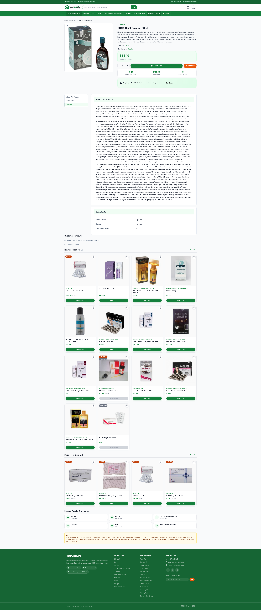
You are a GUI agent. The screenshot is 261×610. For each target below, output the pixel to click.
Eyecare (117, 577)
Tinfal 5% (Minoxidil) (106, 289)
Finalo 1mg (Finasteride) (107, 438)
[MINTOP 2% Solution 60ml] (180, 321)
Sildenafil (86, 13)
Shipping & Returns (146, 590)
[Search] (134, 7)
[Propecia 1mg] (180, 270)
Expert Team (144, 568)
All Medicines (74, 13)
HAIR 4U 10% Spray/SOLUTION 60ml (146, 342)
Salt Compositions (146, 580)
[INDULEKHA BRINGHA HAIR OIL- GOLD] (80, 419)
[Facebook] (168, 570)
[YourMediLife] (72, 7)
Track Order (177, 1)
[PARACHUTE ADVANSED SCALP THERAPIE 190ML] (80, 321)
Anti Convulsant (119, 587)
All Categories (144, 571)
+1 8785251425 (71, 1)
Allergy (116, 584)
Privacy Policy (144, 593)
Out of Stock (114, 398)
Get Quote (169, 83)
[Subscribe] (192, 579)
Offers (167, 13)
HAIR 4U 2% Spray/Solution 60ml (78, 391)
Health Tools (154, 13)
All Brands (143, 574)
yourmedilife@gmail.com (87, 1)
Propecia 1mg (171, 291)
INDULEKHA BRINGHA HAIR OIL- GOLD (79, 440)
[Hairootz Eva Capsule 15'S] (180, 370)
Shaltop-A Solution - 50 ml (108, 391)
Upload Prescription (190, 1)
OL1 (93, 13)
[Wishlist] (93, 257)
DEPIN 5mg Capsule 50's (175, 496)
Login (66, 244)
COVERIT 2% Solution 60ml (142, 391)
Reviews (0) (70, 104)
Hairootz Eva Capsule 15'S (175, 391)
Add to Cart (157, 66)
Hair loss (72, 20)
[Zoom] (67, 26)
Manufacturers (145, 577)
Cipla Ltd (121, 24)
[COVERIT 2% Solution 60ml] (147, 370)
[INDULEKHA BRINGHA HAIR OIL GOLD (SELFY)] (147, 270)
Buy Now (191, 66)
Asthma (99, 13)
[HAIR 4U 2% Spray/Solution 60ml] (80, 370)
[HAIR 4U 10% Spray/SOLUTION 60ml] (147, 321)
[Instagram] (177, 570)
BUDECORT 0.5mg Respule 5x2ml (111, 496)
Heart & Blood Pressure (121, 574)
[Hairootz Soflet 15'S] (113, 321)
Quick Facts (70, 101)
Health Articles (140, 13)
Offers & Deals (144, 584)
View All (192, 250)
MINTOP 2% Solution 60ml (176, 342)
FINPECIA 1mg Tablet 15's (75, 291)
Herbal (116, 580)
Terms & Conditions (146, 596)
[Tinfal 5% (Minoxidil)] (113, 270)
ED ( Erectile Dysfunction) (113, 13)
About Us (143, 559)
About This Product (72, 97)
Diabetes (128, 13)
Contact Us (143, 562)
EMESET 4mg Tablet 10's (74, 496)
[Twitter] (172, 570)
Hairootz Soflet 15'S (106, 342)
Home (66, 20)
